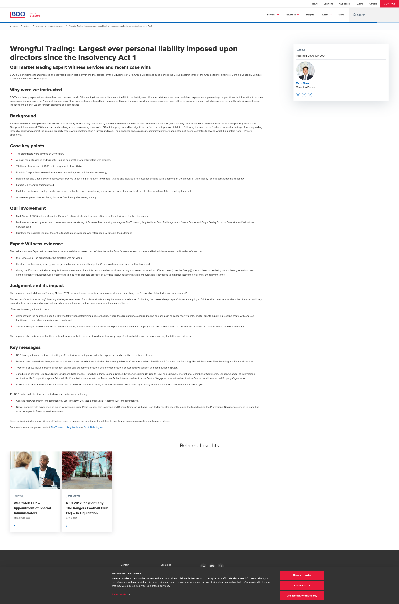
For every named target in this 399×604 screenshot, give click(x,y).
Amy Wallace (74, 427)
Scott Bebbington (93, 427)
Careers (373, 3)
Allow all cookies (302, 575)
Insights (310, 14)
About (325, 14)
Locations (328, 3)
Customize (300, 585)
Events (360, 3)
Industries (291, 14)
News (315, 3)
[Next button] (393, 501)
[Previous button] (5, 501)
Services (271, 14)
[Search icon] (354, 14)
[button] (389, 3)
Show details (119, 594)
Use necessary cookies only (302, 595)
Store (341, 14)
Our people (344, 3)
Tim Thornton (58, 427)
